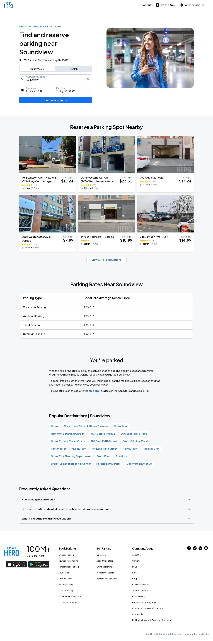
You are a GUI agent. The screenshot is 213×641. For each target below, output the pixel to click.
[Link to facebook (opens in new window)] (189, 549)
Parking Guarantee (140, 584)
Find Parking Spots (55, 100)
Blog (134, 579)
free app (94, 390)
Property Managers (105, 573)
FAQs (134, 567)
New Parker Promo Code (70, 596)
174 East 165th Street (104, 448)
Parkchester (58, 448)
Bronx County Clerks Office (68, 441)
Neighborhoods (41, 26)
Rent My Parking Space (107, 579)
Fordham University (108, 463)
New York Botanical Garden (68, 433)
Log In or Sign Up (194, 5)
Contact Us (137, 614)
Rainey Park (130, 448)
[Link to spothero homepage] (11, 551)
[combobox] (55, 78)
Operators (101, 555)
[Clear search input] (88, 79)
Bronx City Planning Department (71, 456)
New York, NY (25, 26)
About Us (136, 555)
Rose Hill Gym (151, 448)
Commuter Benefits (67, 602)
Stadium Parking (65, 590)
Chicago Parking (66, 555)
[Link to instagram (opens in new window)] (195, 549)
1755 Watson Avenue (139, 463)
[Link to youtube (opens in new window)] (206, 549)
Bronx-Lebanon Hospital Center (71, 463)
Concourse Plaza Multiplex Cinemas (86, 426)
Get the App (167, 5)
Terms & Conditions (141, 590)
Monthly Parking (65, 584)
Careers (136, 561)
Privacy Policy (138, 596)
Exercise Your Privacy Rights (145, 602)
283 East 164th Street (104, 441)
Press (135, 573)
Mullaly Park (79, 448)
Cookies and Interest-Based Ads (147, 608)
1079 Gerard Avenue (102, 433)
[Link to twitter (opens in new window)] (200, 549)
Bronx (54, 426)
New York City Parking (68, 561)
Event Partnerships (105, 567)
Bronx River (103, 456)
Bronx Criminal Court (135, 441)
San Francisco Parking (68, 567)
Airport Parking (65, 579)
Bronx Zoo (120, 426)
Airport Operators (105, 561)
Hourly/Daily (37, 68)
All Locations (64, 573)
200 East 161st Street (134, 433)
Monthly (74, 68)
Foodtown (122, 456)
